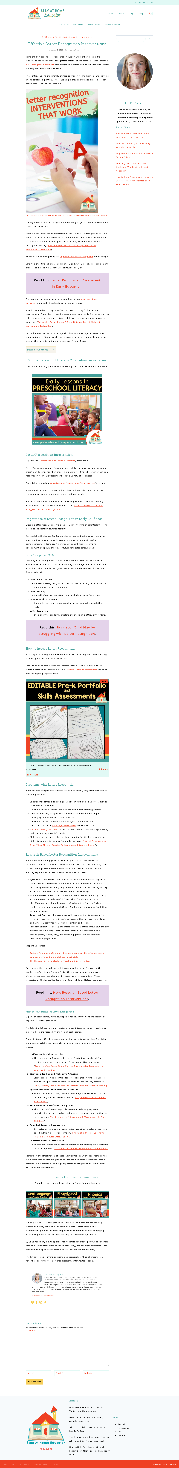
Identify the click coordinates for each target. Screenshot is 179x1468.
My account (25, 1464)
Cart (119, 1431)
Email (59, 1373)
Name (30, 1373)
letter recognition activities (40, 64)
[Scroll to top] (174, 1460)
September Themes (112, 24)
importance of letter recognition (76, 256)
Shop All (121, 1424)
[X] (148, 2)
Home (110, 13)
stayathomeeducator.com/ (43, 1296)
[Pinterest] (139, 2)
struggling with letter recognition (58, 460)
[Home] (42, 37)
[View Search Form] (152, 2)
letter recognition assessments (81, 669)
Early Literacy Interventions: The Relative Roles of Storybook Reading (71, 1085)
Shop (14, 1464)
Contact (55, 1464)
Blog (131, 13)
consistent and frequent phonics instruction (72, 483)
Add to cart (32, 775)
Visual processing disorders (43, 829)
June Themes (64, 24)
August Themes (94, 24)
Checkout (121, 1435)
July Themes (78, 24)
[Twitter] (45, 1302)
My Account (123, 1428)
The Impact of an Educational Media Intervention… (81, 1148)
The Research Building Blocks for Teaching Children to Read (60, 961)
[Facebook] (135, 2)
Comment (31, 1330)
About (121, 13)
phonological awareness (63, 825)
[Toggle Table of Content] (51, 349)
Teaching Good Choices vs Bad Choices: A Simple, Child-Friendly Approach (133, 167)
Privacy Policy (41, 1464)
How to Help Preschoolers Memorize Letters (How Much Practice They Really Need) (134, 181)
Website (88, 1373)
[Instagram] (143, 2)
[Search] (150, 39)
